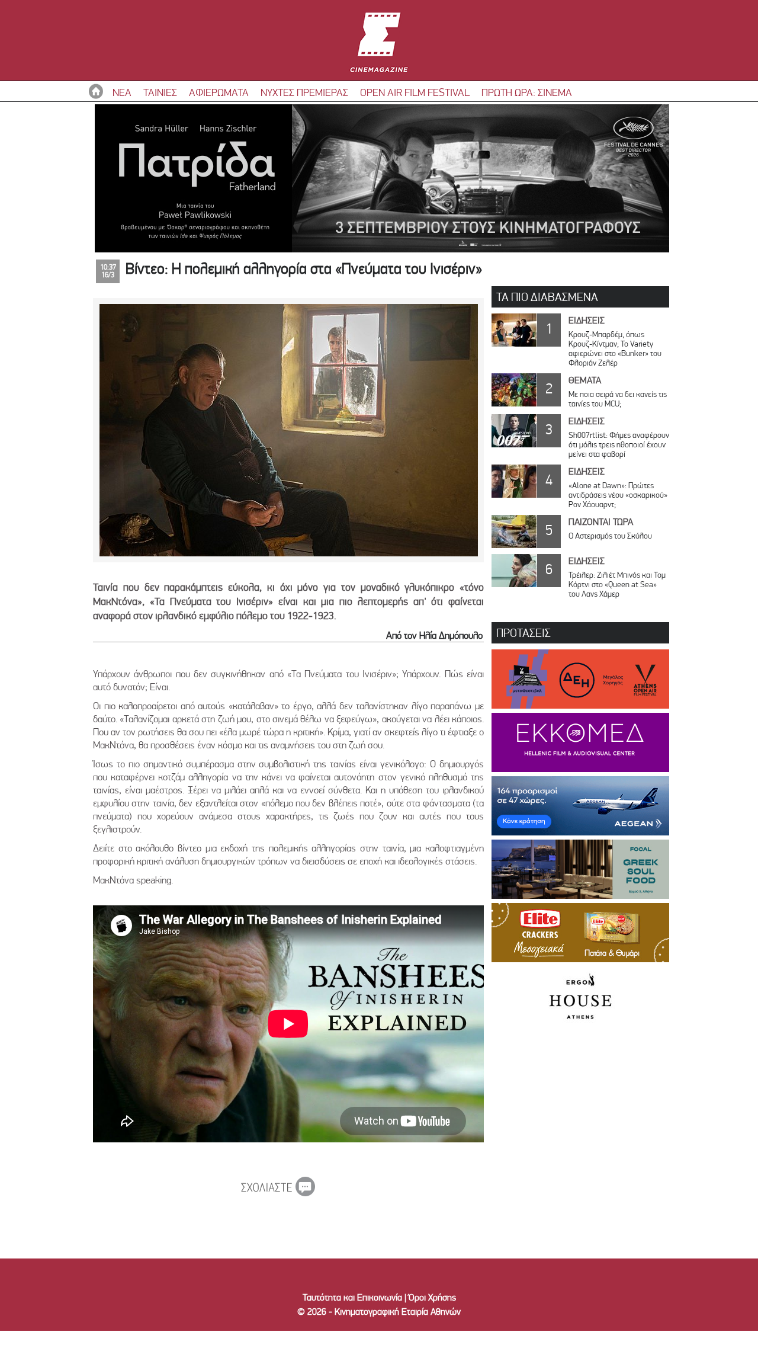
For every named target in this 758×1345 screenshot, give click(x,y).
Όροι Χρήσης (432, 1297)
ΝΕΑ (122, 92)
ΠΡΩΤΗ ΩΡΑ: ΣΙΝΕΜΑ (526, 92)
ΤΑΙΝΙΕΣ (160, 92)
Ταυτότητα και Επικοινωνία (352, 1297)
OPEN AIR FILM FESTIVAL (415, 92)
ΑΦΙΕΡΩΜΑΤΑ (219, 92)
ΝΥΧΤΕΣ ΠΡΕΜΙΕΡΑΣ (304, 92)
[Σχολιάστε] (278, 1193)
